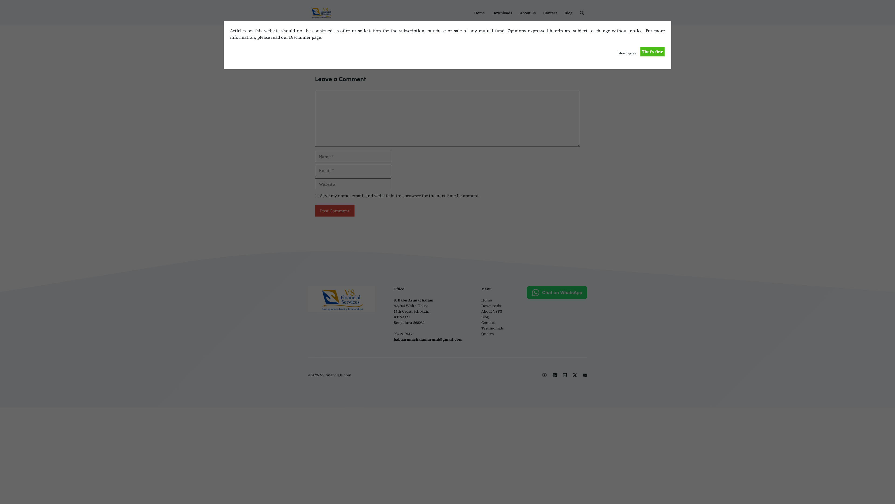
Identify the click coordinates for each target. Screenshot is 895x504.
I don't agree (627, 53)
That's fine (652, 52)
